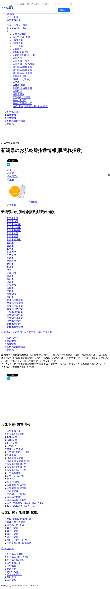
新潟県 (10, 124)
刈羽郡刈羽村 (14, 321)
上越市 (10, 282)
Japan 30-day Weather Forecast (21, 506)
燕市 (9, 270)
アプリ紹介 (12, 17)
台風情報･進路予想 (22, 88)
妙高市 (10, 276)
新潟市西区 (12, 236)
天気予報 (11, 115)
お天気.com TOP (15, 554)
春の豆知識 (12, 528)
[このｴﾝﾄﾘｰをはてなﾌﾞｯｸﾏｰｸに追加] (8, 165)
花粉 (11, 179)
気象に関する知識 (16, 522)
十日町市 (11, 260)
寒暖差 (12, 205)
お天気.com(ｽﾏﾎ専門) (17, 557)
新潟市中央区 (14, 224)
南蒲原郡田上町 (15, 306)
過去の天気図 (19, 100)
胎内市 (10, 297)
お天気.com (12, 112)
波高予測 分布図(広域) (24, 64)
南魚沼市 (11, 294)
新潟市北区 (12, 218)
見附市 (10, 263)
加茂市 (10, 257)
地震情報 (17, 91)
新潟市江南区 (14, 227)
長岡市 (10, 242)
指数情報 (11, 118)
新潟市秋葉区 (14, 230)
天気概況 (17, 49)
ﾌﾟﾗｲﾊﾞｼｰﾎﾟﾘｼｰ (14, 574)
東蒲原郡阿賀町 (15, 309)
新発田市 (11, 251)
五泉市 (10, 279)
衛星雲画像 (18, 94)
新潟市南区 (12, 233)
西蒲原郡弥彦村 (15, 303)
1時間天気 (18, 40)
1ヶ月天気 (18, 46)
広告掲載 (11, 566)
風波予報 (17, 58)
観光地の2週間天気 (22, 70)
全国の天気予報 (44, 332)
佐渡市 (10, 288)
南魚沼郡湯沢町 (15, 315)
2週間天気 (18, 43)
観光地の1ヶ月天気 (22, 73)
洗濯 (11, 173)
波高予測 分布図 (21, 61)
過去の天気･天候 (15, 525)
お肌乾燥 (33, 202)
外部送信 (11, 577)
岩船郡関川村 (14, 324)
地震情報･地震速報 (16, 488)
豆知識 (10, 14)
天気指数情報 (19, 76)
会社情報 (11, 580)
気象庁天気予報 (21, 52)
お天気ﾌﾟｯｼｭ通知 (21, 37)
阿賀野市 (11, 285)
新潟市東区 (12, 221)
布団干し (13, 176)
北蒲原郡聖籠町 (15, 300)
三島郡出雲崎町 (15, 312)
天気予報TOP (19, 34)
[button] (109, 175)
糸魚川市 (11, 273)
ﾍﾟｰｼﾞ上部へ (7, 548)
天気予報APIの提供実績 (19, 543)
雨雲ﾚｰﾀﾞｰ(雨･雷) (21, 79)
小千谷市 (11, 254)
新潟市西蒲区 (14, 239)
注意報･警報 (19, 85)
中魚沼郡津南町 (15, 318)
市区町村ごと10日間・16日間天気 (18, 332)
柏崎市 (10, 248)
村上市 (10, 266)
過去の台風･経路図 (22, 103)
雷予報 (16, 82)
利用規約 (11, 569)
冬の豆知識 (12, 537)
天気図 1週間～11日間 (24, 55)
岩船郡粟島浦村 (15, 327)
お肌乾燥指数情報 (16, 121)
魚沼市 (10, 291)
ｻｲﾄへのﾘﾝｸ (12, 572)
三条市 (10, 245)
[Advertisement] (53, 134)
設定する (64, 10)
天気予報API (13, 20)
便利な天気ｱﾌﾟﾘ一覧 (17, 540)
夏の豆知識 (12, 531)
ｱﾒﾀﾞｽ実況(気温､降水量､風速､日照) (30, 106)
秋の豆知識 (12, 534)
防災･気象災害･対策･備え (20, 519)
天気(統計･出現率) (22, 97)
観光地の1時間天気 (22, 67)
